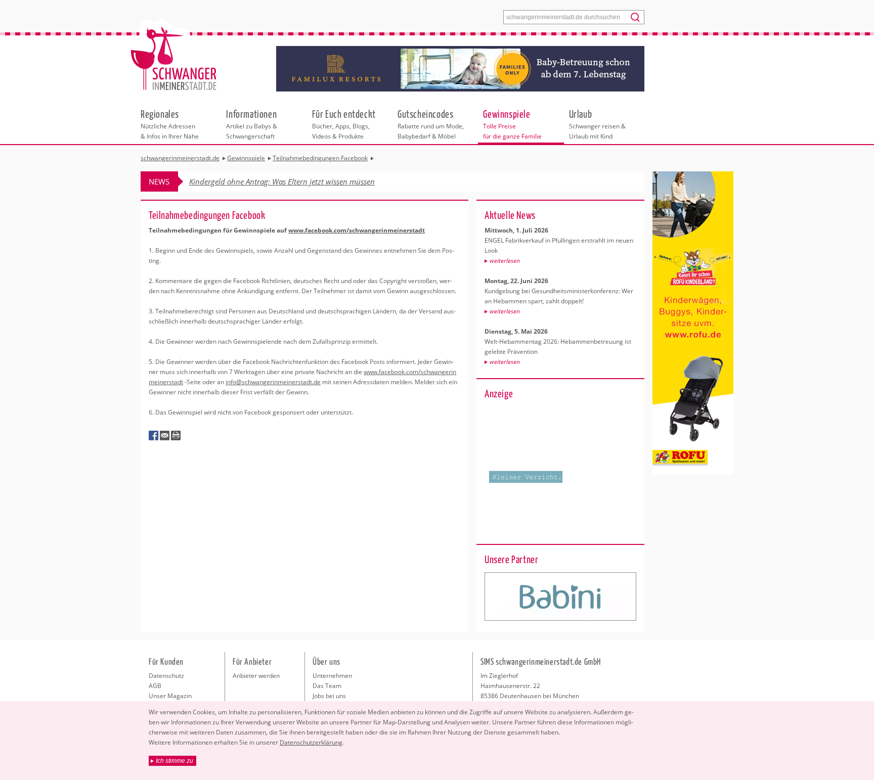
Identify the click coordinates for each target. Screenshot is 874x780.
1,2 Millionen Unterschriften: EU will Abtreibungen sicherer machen (301, 181)
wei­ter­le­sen (505, 260)
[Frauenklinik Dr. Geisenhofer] (560, 596)
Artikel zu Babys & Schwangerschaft (251, 124)
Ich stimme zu (174, 760)
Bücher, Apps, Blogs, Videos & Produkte (344, 124)
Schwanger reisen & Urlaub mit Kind (597, 124)
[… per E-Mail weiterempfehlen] (165, 436)
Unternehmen (332, 675)
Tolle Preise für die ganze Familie (512, 124)
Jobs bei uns (329, 696)
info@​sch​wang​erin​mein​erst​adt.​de (273, 382)
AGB (155, 685)
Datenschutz (166, 675)
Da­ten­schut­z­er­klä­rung (311, 742)
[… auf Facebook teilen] (154, 436)
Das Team (327, 685)
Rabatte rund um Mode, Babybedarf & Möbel (431, 124)
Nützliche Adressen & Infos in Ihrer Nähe (170, 124)
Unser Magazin (170, 696)
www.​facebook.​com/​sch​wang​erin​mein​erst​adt (356, 230)
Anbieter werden (256, 675)
